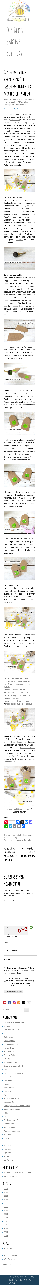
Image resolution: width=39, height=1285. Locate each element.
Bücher (6, 1033)
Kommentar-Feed (10, 1255)
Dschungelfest (9, 1041)
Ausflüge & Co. (9, 1026)
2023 (6, 1200)
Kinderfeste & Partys (12, 1098)
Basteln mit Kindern (17, 99)
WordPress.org (9, 1259)
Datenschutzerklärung (16, 1276)
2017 (6, 1221)
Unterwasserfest (10, 1149)
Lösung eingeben (11, 937)
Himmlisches (9, 1088)
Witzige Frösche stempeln (16, 693)
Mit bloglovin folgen (11, 1176)
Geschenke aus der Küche (14, 1066)
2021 (6, 1207)
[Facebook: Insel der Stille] (9, 1004)
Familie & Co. (9, 1048)
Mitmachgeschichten (12, 1109)
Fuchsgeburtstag (10, 1062)
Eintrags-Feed (9, 1252)
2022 (6, 1203)
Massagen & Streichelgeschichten (17, 1106)
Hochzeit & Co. (9, 1091)
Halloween (8, 1080)
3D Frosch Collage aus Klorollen (19, 701)
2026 (6, 1189)
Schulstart (8, 1135)
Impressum (7, 1265)
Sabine (19, 109)
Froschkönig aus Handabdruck (18, 695)
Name (7, 942)
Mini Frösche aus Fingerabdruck (19, 704)
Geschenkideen (10, 1070)
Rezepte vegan (10, 1127)
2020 (6, 1210)
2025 (6, 1192)
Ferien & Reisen (10, 1055)
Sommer (7, 1142)
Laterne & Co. (9, 1102)
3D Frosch (15, 120)
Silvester (7, 1138)
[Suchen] (26, 1010)
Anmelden (8, 1248)
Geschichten (9, 1077)
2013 (6, 1236)
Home (6, 99)
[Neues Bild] (31, 927)
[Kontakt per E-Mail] (29, 1004)
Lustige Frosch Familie (15, 690)
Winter (6, 1156)
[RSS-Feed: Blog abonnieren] (19, 1004)
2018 (6, 1218)
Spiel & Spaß (9, 1145)
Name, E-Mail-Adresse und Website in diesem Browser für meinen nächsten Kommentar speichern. (19, 970)
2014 (6, 1232)
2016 (6, 1225)
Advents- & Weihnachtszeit (14, 1023)
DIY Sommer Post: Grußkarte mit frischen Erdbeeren (28, 852)
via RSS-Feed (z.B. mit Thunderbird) (18, 1172)
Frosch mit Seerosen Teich (16, 678)
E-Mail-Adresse (10, 951)
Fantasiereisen (9, 1051)
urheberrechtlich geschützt (18, 809)
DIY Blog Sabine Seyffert (14, 42)
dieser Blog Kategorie (15, 742)
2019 (6, 1214)
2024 (6, 1196)
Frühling (14, 838)
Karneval (7, 1095)
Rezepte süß (9, 1124)
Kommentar (9, 901)
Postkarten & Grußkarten (13, 1120)
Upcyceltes (28, 840)
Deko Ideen (8, 1037)
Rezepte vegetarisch (12, 1131)
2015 (6, 1228)
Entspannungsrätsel (11, 1044)
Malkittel (19, 240)
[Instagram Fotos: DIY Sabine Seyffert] (14, 1004)
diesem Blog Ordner (13, 756)
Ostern (6, 1116)
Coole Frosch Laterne (14, 698)
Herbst (6, 1084)
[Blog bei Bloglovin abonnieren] (23, 1004)
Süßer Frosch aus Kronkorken (18, 681)
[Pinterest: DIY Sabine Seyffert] (4, 1004)
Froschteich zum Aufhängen (16, 123)
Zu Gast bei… (9, 1160)
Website (7, 959)
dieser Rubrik (27, 748)
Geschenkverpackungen (13, 840)
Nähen (6, 1113)
